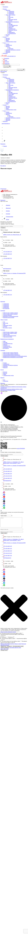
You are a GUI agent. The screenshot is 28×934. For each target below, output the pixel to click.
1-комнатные (11, 11)
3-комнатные (11, 13)
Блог (9, 47)
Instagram (8, 205)
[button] (14, 608)
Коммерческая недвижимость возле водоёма (13, 357)
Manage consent (4, 650)
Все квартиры (6, 308)
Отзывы (7, 44)
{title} (2, 648)
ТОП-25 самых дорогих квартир (10, 314)
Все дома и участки (7, 327)
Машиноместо (11, 32)
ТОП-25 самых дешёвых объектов (10, 353)
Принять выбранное (5, 647)
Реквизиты (3, 143)
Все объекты (6, 348)
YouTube (8, 210)
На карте (8, 34)
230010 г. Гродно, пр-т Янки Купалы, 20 (12, 234)
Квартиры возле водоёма (8, 317)
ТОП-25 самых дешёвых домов (10, 332)
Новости (8, 46)
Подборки (3, 310)
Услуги (4, 37)
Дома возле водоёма (7, 336)
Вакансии (8, 52)
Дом (9, 16)
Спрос (7, 35)
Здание (9, 31)
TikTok (7, 219)
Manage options (4, 643)
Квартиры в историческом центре (10, 316)
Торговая (10, 24)
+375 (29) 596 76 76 (7, 258)
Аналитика (10, 48)
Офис (9, 23)
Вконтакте (8, 208)
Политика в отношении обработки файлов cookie (11, 389)
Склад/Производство (13, 25)
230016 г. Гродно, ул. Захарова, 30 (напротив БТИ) (14, 273)
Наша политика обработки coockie (8, 631)
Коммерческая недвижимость (12, 21)
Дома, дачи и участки (10, 14)
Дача (9, 18)
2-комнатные (11, 12)
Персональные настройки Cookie (8, 390)
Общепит (10, 27)
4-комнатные (6, 307)
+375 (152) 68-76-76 (7, 251)
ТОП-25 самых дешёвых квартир (10, 312)
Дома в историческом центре (9, 335)
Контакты (5, 53)
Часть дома (10, 17)
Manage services (10, 643)
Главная (5, 146)
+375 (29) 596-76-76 (7, 254)
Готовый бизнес (11, 28)
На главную (3, 165)
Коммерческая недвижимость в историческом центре (15, 356)
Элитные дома (6, 334)
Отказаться (9, 646)
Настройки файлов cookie (18, 646)
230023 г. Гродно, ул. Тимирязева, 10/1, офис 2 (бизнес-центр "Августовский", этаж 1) (13, 462)
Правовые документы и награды (13, 49)
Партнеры (8, 51)
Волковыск (5, 6)
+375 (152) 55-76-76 (7, 475)
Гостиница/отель (12, 33)
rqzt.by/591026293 (21, 448)
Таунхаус (10, 20)
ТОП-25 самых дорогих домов (10, 333)
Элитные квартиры (7, 315)
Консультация (4, 71)
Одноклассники (9, 216)
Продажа (8, 38)
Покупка (8, 39)
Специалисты (9, 45)
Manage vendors (17, 643)
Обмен (7, 40)
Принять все (3, 646)
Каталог (5, 9)
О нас (4, 42)
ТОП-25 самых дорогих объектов (10, 352)
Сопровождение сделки (11, 41)
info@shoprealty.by (6, 123)
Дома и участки (4, 319)
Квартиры (8, 10)
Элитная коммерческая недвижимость (11, 355)
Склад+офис (11, 26)
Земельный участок (12, 19)
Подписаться (3, 188)
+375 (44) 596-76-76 (7, 290)
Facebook (8, 213)
